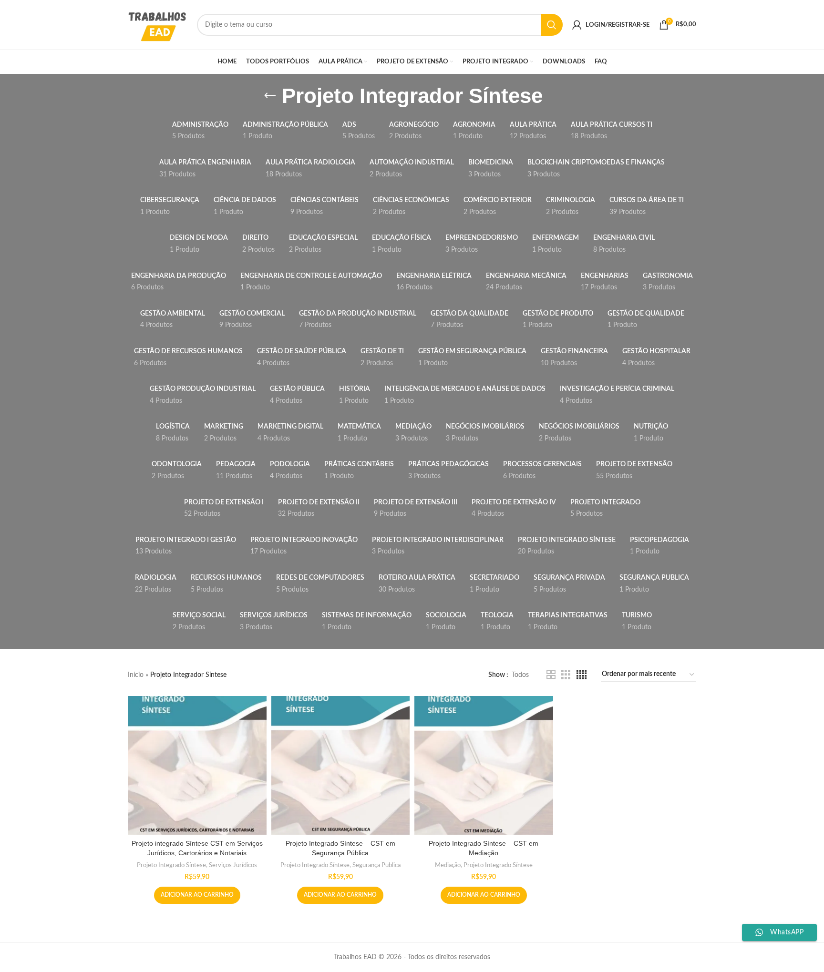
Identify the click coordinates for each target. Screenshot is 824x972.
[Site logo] (157, 24)
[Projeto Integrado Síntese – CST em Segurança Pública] (340, 765)
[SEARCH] (552, 25)
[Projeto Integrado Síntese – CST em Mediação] (483, 765)
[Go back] (270, 95)
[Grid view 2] (551, 675)
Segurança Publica (376, 865)
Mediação (448, 865)
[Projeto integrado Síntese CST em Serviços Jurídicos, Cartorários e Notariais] (197, 765)
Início (136, 675)
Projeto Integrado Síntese (171, 865)
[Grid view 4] (582, 675)
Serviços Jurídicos (233, 865)
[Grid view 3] (565, 675)
